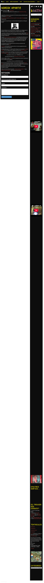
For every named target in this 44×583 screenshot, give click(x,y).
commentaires (11, 10)
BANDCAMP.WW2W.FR (38, 518)
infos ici (7, 16)
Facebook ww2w (34, 530)
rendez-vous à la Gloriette (6, 70)
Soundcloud (33, 528)
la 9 (9, 44)
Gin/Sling (22, 18)
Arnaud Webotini (11, 18)
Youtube (32, 548)
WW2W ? (39, 1)
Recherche (39, 14)
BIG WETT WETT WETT (35, 32)
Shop (21, 1)
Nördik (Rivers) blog (22, 11)
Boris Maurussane (14, 1)
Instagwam (33, 531)
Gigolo (7, 53)
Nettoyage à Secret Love (35, 25)
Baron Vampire (23, 50)
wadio (32, 533)
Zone (27, 33)
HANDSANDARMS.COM (37, 517)
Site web (3, 83)
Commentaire (4, 87)
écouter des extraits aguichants (10, 37)
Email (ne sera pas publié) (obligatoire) (8, 79)
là (10, 16)
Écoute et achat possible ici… (20, 69)
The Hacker (18, 18)
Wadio (7, 1)
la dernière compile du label (19, 56)
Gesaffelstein (4, 18)
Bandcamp (33, 526)
